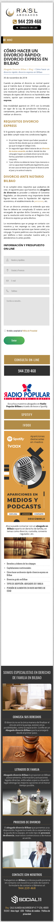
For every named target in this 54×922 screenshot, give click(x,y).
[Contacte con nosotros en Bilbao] (27, 867)
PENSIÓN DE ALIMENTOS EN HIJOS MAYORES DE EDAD (26, 589)
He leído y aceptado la (22, 330)
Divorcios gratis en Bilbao (17, 579)
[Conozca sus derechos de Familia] (27, 709)
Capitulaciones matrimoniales (19, 567)
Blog (31, 69)
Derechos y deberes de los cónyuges (21, 563)
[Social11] (27, 899)
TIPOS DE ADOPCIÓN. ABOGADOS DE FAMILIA (25, 583)
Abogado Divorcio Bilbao (15, 69)
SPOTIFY (26, 414)
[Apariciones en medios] (27, 521)
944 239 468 (29, 21)
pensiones (39, 201)
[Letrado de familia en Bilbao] (27, 762)
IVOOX (27, 425)
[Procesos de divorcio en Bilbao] (27, 814)
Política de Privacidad (29, 330)
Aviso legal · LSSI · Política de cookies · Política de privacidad (30, 912)
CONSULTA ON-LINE (26, 360)
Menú (9, 40)
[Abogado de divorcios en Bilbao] (27, 14)
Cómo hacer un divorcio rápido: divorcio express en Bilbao (27, 574)
